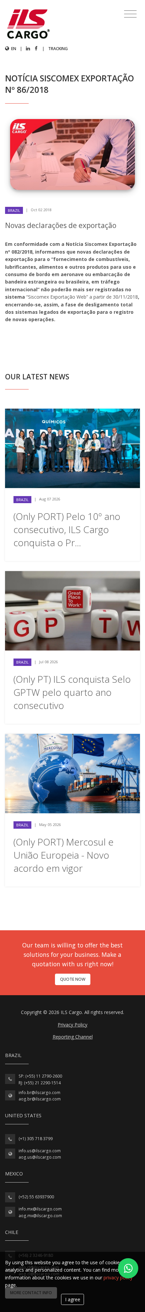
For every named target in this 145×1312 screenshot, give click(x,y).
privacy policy (118, 1277)
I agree (72, 1299)
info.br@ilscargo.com (39, 1092)
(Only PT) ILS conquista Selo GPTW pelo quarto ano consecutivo (72, 692)
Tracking (58, 48)
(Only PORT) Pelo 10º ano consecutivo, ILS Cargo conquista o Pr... (66, 529)
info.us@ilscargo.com (40, 1151)
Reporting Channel (73, 1037)
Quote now (72, 979)
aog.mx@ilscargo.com (40, 1216)
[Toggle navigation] (130, 14)
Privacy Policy (72, 1024)
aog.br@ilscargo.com (40, 1099)
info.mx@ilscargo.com (40, 1209)
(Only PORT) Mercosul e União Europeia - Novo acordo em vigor (63, 854)
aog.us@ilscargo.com (40, 1157)
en (13, 48)
